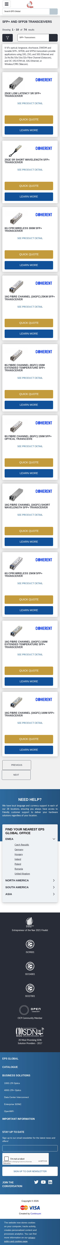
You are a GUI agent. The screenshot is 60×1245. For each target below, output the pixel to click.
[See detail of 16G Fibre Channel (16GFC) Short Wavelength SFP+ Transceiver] (16, 495)
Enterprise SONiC (12, 1104)
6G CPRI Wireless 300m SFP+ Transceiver (23, 229)
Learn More (29, 130)
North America (17, 880)
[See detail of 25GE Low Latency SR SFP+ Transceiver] (16, 83)
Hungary (19, 854)
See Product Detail (30, 103)
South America (17, 887)
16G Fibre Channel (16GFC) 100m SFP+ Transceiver (29, 714)
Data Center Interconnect (16, 1097)
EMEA (9, 839)
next (16, 775)
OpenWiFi (9, 1111)
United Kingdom (22, 874)
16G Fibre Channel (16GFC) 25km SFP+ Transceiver (30, 298)
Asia (8, 894)
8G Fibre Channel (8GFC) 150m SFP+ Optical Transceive (28, 437)
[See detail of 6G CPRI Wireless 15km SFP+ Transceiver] (16, 563)
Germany (19, 850)
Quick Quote (29, 119)
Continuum (35, 1213)
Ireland (18, 859)
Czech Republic (22, 845)
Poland (18, 864)
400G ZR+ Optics (12, 1090)
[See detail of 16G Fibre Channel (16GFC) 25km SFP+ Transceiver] (16, 286)
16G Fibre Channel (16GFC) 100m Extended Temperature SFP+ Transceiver (26, 644)
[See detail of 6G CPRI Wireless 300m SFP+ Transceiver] (16, 218)
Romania (19, 869)
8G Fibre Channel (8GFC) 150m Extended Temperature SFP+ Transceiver (25, 368)
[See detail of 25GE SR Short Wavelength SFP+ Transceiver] (16, 151)
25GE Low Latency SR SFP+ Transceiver (23, 94)
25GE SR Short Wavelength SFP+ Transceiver (27, 161)
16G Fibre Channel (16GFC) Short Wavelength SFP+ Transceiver (27, 506)
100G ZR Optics (12, 1083)
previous (16, 765)
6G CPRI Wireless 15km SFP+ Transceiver (23, 574)
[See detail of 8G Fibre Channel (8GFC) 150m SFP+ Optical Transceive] (16, 426)
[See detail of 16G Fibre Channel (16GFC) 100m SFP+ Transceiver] (16, 703)
